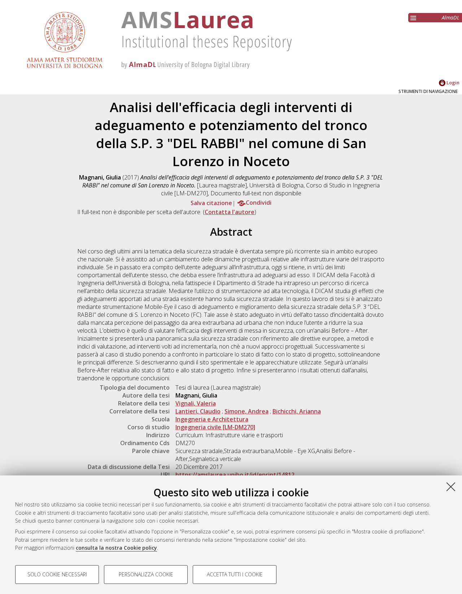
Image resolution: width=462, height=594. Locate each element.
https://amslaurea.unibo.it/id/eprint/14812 (235, 475)
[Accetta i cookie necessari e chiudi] (451, 486)
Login (452, 82)
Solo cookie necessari (57, 574)
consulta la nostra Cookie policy (116, 547)
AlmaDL (450, 17)
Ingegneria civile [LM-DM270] (215, 427)
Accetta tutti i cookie (235, 574)
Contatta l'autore (229, 212)
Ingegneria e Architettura (211, 419)
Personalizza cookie (146, 574)
